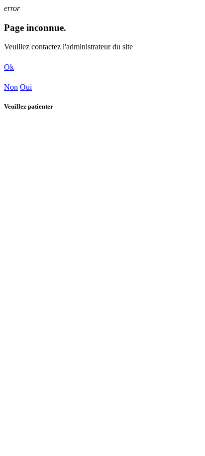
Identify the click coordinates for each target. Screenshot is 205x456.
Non (11, 87)
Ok (9, 67)
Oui (26, 87)
